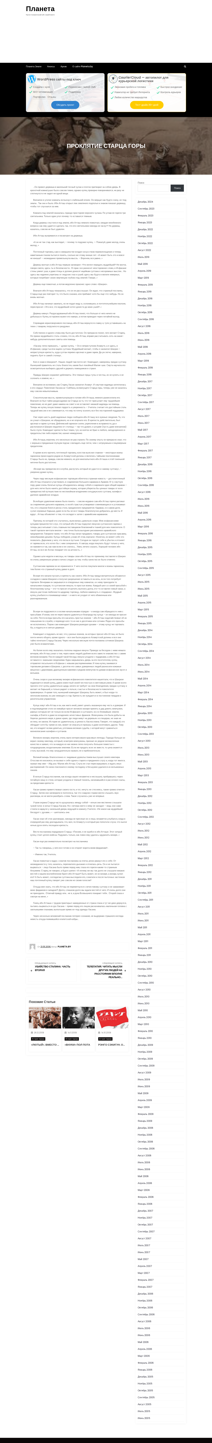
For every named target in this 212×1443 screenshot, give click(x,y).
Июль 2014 (144, 664)
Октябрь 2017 (145, 395)
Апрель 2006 (145, 1349)
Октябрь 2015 (145, 561)
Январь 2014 (145, 706)
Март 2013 (143, 775)
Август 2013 (144, 741)
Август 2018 (144, 326)
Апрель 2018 (144, 353)
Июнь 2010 (143, 1003)
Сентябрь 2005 (146, 1397)
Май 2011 (142, 927)
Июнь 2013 (143, 754)
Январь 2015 (145, 623)
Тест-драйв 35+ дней (146, 105)
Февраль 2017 (145, 450)
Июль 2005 (144, 1411)
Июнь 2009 (144, 1086)
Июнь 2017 (143, 423)
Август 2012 (144, 823)
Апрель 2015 (144, 602)
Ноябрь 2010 (145, 969)
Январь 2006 (145, 1369)
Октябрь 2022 (145, 243)
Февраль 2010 (145, 1031)
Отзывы (52, 97)
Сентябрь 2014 (146, 651)
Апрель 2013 (144, 768)
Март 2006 (144, 1356)
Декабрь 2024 (145, 201)
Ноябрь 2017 (145, 388)
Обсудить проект (65, 105)
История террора (38, 1039)
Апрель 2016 (144, 519)
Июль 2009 (144, 1079)
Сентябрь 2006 (146, 1314)
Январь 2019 (144, 291)
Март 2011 (143, 941)
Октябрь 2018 (145, 312)
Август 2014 (144, 658)
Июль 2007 (144, 1245)
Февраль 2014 (145, 699)
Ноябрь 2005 (145, 1383)
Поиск (141, 182)
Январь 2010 (145, 1038)
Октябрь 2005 (145, 1390)
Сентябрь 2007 (146, 1231)
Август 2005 (144, 1404)
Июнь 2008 (144, 1169)
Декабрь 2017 (145, 381)
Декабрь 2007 (145, 1210)
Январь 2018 (145, 374)
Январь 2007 (145, 1287)
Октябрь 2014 (145, 644)
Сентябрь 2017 (146, 402)
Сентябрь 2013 (146, 734)
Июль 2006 (144, 1328)
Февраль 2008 (146, 1197)
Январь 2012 (144, 872)
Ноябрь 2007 (145, 1217)
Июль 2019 (143, 257)
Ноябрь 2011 (144, 886)
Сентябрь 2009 (146, 1065)
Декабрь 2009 (145, 1045)
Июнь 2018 (143, 340)
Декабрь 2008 (145, 1128)
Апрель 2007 (145, 1266)
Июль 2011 (143, 913)
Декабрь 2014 (145, 630)
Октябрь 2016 (145, 478)
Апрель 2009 (145, 1100)
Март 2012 (143, 858)
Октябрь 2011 (145, 893)
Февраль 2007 (146, 1280)
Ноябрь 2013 (144, 720)
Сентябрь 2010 (146, 982)
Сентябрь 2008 (146, 1148)
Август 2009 (144, 1072)
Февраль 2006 (146, 1363)
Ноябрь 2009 (145, 1052)
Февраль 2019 (145, 284)
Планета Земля (33, 66)
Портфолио (39, 97)
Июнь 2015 (143, 588)
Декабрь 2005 (145, 1376)
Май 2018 (143, 347)
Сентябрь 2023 (146, 208)
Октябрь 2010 (145, 976)
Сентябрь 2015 (146, 568)
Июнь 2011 (143, 920)
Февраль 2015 (145, 616)
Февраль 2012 (145, 865)
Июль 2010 (143, 996)
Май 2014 (143, 678)
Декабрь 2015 (145, 547)
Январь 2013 (144, 789)
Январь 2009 (145, 1121)
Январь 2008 (145, 1204)
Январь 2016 (145, 540)
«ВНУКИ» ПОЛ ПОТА (77, 1044)
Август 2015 (144, 575)
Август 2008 (144, 1155)
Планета (40, 9)
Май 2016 (143, 512)
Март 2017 (143, 443)
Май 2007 (143, 1259)
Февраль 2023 (145, 215)
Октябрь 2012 (145, 810)
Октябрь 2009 (145, 1058)
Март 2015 (143, 609)
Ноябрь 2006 (145, 1300)
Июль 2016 (143, 499)
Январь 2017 (145, 457)
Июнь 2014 (144, 671)
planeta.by (64, 946)
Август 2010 (144, 989)
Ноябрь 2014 (145, 637)
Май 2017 (143, 430)
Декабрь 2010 (145, 962)
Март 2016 (143, 526)
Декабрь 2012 (145, 796)
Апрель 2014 (144, 685)
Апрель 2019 (144, 271)
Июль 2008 (144, 1162)
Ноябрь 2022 (145, 236)
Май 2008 (143, 1176)
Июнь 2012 (143, 837)
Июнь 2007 (144, 1252)
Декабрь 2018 (145, 298)
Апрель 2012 (144, 851)
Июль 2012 (143, 830)
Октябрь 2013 (145, 727)
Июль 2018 (143, 333)
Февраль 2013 (145, 782)
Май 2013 (143, 761)
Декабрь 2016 (145, 464)
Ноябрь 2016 (145, 471)
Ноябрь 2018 (145, 305)
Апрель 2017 (144, 436)
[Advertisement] (106, 37)
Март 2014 (143, 692)
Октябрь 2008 (145, 1141)
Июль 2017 (143, 416)
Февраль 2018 (145, 367)
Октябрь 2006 (145, 1307)
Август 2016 (144, 492)
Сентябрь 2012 (146, 817)
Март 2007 (144, 1273)
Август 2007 (144, 1238)
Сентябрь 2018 (146, 319)
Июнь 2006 (144, 1335)
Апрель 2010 (144, 1017)
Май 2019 (143, 264)
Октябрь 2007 (145, 1224)
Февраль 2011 (145, 948)
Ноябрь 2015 (145, 554)
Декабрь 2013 (145, 713)
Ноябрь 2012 (144, 803)
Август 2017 (144, 409)
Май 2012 (143, 844)
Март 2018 (143, 360)
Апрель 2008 (145, 1183)
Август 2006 (144, 1321)
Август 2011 (144, 906)
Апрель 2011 (144, 934)
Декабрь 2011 (145, 879)
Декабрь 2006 (145, 1293)
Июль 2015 (143, 582)
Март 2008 (144, 1190)
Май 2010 (143, 1010)
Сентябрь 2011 (145, 899)
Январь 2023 (145, 222)
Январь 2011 (144, 955)
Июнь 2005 (144, 1418)
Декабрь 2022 (145, 229)
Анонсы (51, 66)
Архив (64, 66)
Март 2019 (143, 277)
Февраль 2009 (145, 1114)
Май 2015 (143, 595)
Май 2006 (143, 1342)
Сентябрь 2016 (146, 485)
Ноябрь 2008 (145, 1134)
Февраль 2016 (145, 533)
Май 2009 (143, 1093)
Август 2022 (144, 250)
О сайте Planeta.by (82, 66)
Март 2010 (143, 1024)
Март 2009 (144, 1107)
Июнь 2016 (143, 506)
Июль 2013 (143, 747)
